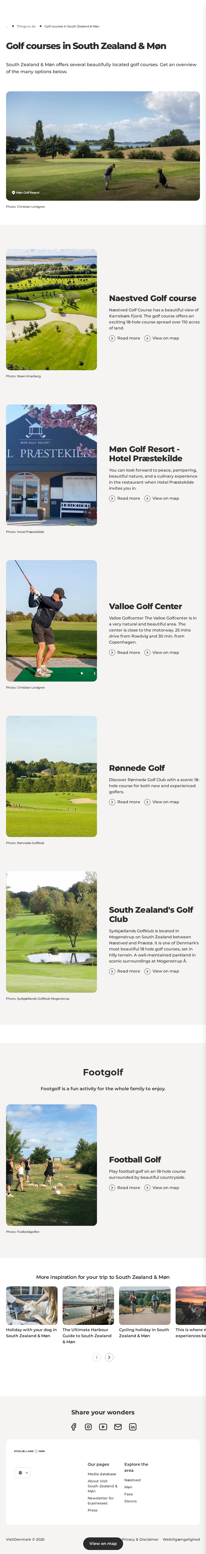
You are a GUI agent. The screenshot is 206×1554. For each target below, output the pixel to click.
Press (92, 1510)
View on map (103, 1543)
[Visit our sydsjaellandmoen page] (73, 1426)
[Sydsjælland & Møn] (29, 1451)
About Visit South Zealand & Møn (103, 1486)
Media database (102, 1474)
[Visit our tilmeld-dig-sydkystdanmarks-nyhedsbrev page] (118, 1426)
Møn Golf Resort (27, 192)
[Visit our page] (88, 1426)
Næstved (132, 1480)
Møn (128, 1487)
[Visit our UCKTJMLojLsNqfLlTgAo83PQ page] (103, 1426)
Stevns (130, 1501)
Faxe (128, 1494)
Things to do (26, 26)
